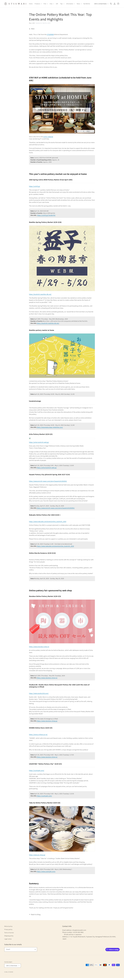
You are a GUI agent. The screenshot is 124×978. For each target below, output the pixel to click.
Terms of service (9, 932)
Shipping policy (8, 936)
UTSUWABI (50, 34)
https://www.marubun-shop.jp (39, 647)
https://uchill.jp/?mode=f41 (46, 215)
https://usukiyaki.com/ (36, 770)
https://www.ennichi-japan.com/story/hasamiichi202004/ (48, 481)
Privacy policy (8, 929)
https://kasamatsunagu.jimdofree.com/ (50, 427)
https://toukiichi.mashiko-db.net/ (40, 294)
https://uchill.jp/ (34, 186)
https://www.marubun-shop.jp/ (47, 678)
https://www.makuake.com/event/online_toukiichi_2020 (47, 521)
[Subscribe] (35, 949)
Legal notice (8, 939)
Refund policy (8, 926)
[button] (38, 4)
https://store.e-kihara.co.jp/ (38, 734)
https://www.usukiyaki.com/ (46, 871)
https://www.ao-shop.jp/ (37, 855)
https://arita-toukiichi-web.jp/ (39, 442)
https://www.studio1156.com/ (39, 693)
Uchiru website (48, 137)
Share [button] (32, 29)
